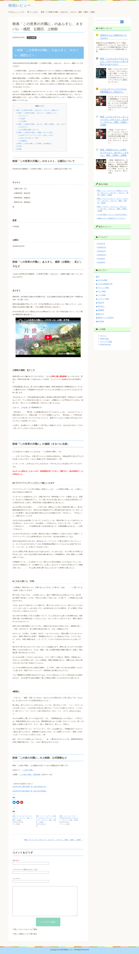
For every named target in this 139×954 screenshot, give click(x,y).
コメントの (106, 341)
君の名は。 (101, 306)
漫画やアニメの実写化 (105, 318)
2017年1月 (101, 244)
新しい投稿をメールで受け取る (25, 934)
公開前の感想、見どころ (28, 129)
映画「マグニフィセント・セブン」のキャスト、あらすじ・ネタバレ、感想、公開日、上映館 (112, 201)
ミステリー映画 (103, 299)
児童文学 (100, 303)
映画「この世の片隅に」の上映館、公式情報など (34, 143)
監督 (21, 118)
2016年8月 (101, 262)
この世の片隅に (28, 770)
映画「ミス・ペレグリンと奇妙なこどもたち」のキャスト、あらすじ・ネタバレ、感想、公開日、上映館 (112, 193)
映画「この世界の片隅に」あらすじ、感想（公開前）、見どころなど (41, 124)
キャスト (23, 116)
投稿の (104, 338)
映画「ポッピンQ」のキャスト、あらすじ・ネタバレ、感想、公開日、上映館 (23, 818)
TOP (17, 12)
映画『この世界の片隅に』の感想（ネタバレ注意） (35, 132)
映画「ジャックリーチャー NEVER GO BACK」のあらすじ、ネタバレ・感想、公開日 (69, 818)
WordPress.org (105, 344)
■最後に (22, 141)
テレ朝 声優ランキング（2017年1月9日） (112, 215)
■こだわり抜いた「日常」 (29, 138)
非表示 (41, 106)
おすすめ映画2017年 (105, 284)
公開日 (22, 121)
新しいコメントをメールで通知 (25, 929)
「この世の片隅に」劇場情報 (29, 774)
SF (98, 276)
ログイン (103, 336)
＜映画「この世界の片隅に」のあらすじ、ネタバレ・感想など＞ (36, 110)
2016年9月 (101, 259)
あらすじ (23, 127)
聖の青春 (100, 321)
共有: (19, 146)
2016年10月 (101, 255)
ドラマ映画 (101, 295)
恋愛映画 (100, 310)
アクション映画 (103, 288)
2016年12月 (101, 247)
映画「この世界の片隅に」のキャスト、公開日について (36, 113)
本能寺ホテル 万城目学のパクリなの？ (111, 218)
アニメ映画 (31, 37)
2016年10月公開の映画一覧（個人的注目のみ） (30, 786)
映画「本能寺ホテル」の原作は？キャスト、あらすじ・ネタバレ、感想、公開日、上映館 (114, 152)
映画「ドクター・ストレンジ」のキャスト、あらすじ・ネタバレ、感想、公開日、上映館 (112, 209)
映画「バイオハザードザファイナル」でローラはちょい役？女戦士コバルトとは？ (114, 61)
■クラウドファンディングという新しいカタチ (35, 135)
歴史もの (100, 314)
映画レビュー (19, 5)
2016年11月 (101, 251)
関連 (18, 149)
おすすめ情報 (102, 280)
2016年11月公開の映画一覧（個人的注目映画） (30, 791)
